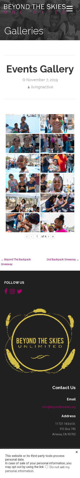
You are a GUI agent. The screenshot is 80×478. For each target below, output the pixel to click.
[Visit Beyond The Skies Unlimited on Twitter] (19, 292)
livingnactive (42, 87)
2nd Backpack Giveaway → (63, 259)
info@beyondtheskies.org (59, 407)
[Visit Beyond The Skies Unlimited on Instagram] (12, 292)
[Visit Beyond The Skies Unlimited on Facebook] (6, 292)
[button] (69, 9)
